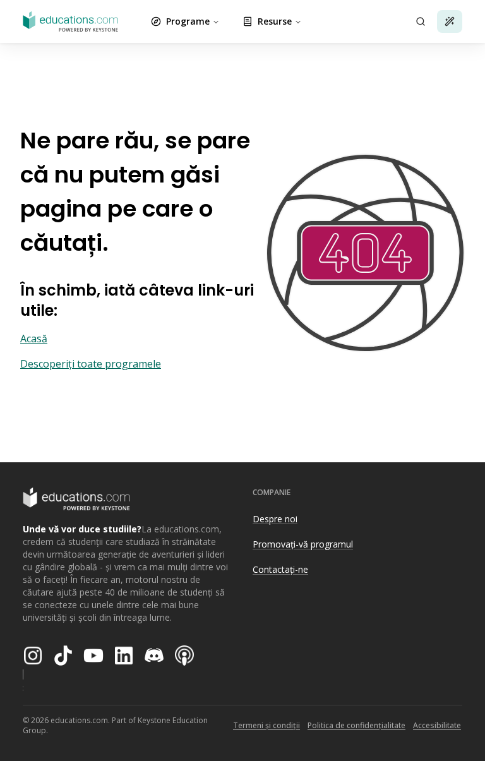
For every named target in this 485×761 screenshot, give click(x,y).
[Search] (420, 21)
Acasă (33, 338)
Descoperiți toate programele (90, 364)
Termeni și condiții (266, 725)
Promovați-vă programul (303, 544)
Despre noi (275, 519)
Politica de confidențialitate (356, 725)
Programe (188, 21)
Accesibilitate (437, 725)
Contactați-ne (280, 569)
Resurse (275, 21)
